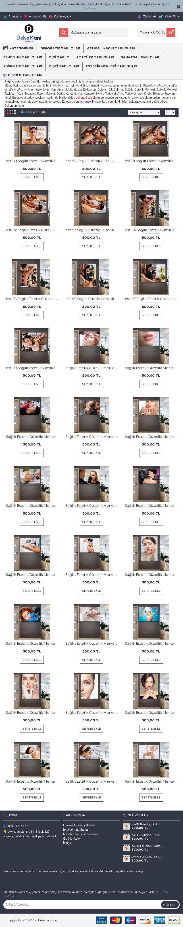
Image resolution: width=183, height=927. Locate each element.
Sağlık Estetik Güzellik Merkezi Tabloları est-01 (92, 368)
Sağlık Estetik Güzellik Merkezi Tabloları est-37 (92, 781)
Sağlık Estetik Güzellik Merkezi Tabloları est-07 (92, 505)
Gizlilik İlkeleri (72, 838)
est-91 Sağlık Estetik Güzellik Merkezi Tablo (152, 161)
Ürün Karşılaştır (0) (33, 112)
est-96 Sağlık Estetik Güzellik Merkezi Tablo (92, 299)
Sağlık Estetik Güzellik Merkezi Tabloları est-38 (152, 781)
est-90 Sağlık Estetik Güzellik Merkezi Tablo (92, 161)
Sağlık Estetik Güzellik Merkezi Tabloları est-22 (152, 574)
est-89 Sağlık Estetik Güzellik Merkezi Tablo (33, 161)
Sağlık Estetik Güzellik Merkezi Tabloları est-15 (33, 574)
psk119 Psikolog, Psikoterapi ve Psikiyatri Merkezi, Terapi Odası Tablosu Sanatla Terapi (147, 824)
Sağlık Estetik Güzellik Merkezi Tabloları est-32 (33, 712)
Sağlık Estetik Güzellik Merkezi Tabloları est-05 (152, 437)
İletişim (68, 843)
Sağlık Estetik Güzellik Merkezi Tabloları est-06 (33, 505)
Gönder (170, 904)
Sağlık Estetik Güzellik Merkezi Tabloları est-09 (152, 505)
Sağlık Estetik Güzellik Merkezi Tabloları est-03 (33, 437)
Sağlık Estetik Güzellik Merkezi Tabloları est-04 (92, 437)
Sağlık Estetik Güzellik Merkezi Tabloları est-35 (152, 712)
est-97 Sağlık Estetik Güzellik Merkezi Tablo (152, 299)
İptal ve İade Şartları (76, 829)
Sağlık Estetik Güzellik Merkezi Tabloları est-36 (33, 781)
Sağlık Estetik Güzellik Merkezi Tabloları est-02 (152, 368)
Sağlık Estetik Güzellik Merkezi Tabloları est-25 (92, 643)
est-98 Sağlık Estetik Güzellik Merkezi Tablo (33, 368)
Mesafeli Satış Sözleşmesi (80, 834)
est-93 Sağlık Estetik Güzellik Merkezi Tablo (92, 230)
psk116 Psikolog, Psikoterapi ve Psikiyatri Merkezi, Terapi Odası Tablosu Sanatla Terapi (147, 856)
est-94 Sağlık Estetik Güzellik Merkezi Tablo (152, 230)
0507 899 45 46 (18, 825)
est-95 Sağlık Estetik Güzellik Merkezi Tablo (33, 299)
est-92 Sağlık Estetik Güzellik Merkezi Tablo (33, 230)
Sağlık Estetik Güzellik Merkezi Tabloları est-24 (33, 643)
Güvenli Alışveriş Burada (79, 825)
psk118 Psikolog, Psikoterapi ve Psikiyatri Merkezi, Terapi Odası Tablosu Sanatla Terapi (147, 834)
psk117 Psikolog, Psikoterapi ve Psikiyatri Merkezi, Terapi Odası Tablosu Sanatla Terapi (147, 845)
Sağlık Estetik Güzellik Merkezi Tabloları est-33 (92, 712)
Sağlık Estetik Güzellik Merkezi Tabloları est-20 (92, 574)
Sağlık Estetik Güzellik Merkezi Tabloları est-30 (152, 643)
